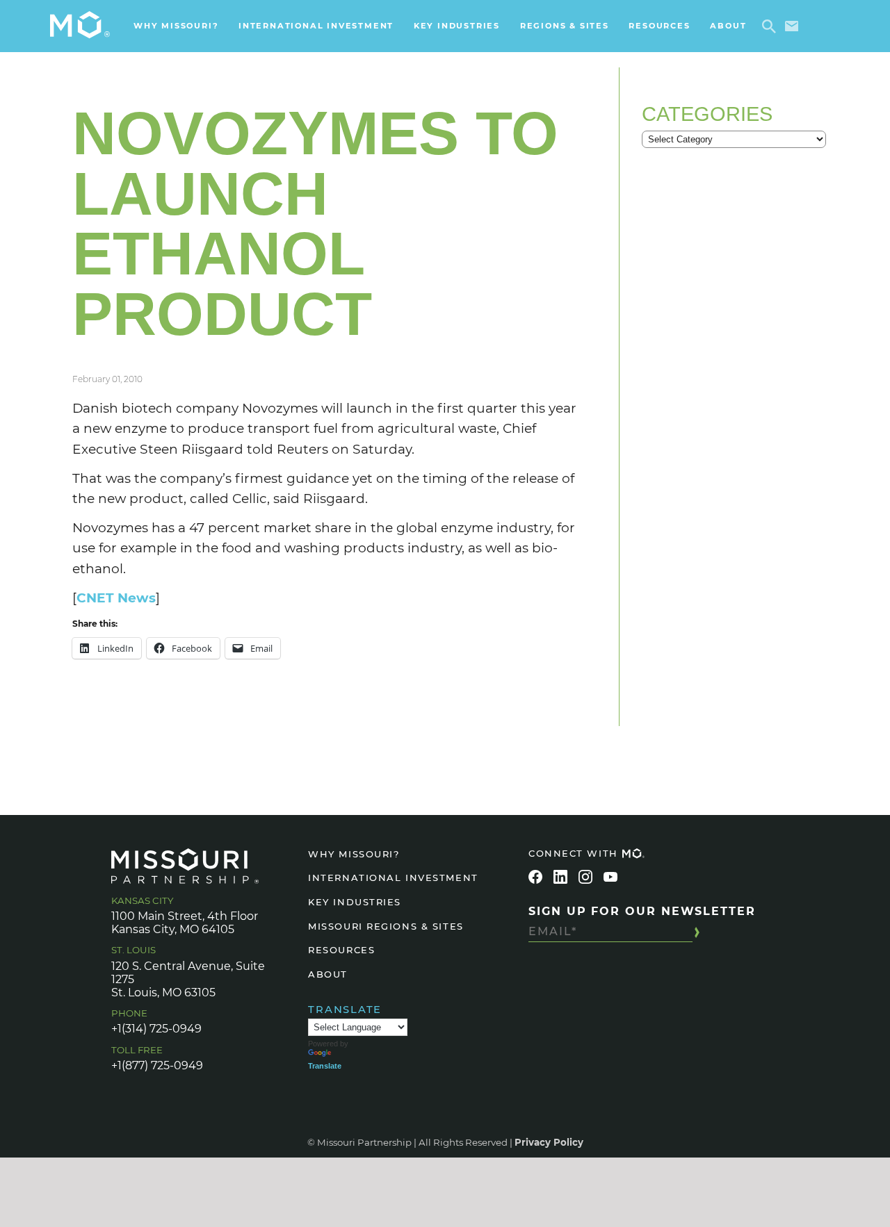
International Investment (316, 26)
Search (771, 26)
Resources (659, 26)
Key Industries (457, 26)
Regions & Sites (564, 26)
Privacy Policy (549, 1142)
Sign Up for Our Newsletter (642, 911)
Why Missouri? (176, 26)
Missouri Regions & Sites (385, 926)
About (728, 26)
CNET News (116, 598)
